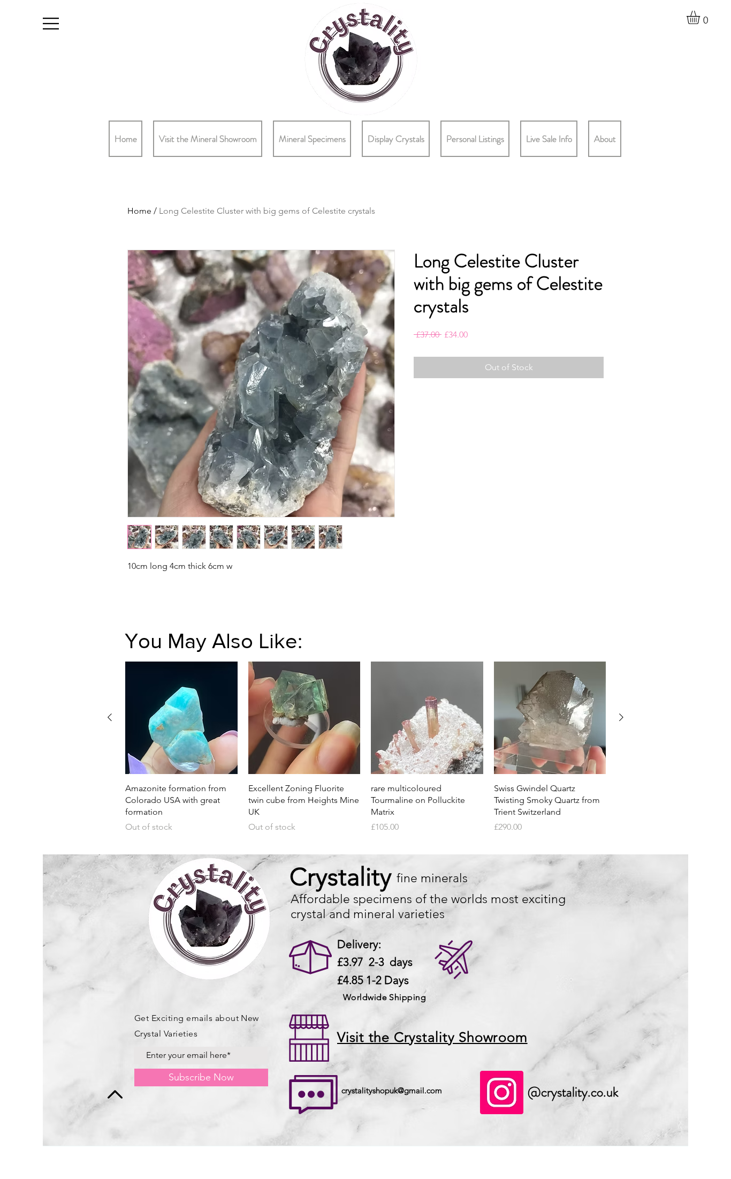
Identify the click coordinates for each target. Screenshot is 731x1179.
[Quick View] (181, 718)
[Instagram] (501, 1092)
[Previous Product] (109, 717)
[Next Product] (621, 717)
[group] (365, 753)
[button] (51, 23)
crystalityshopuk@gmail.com (391, 1090)
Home (139, 211)
